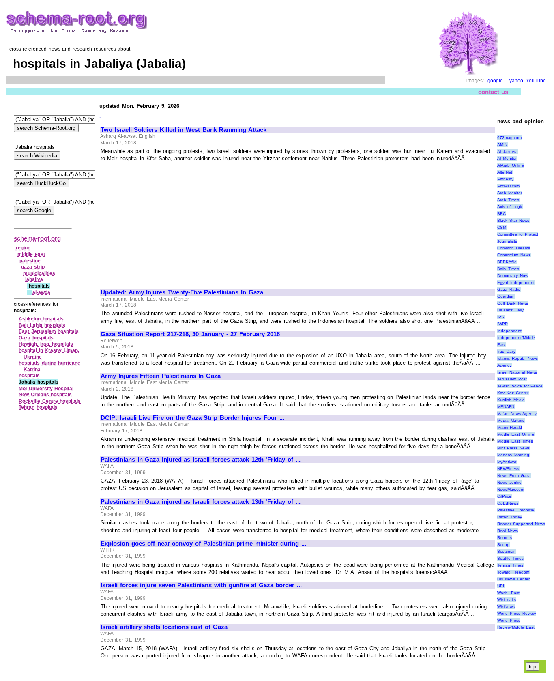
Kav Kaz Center (512, 393)
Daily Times (508, 268)
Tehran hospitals (38, 407)
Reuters (504, 537)
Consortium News (513, 255)
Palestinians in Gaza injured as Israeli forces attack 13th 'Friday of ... (201, 501)
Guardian (506, 296)
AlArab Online (510, 165)
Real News (507, 530)
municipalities (39, 273)
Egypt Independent (516, 282)
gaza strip (33, 267)
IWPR (502, 324)
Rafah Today (509, 517)
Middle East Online (515, 434)
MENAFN (505, 406)
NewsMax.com (510, 489)
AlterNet (504, 172)
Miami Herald (509, 427)
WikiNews (506, 606)
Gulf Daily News (512, 303)
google (495, 81)
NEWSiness (508, 468)
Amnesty (505, 179)
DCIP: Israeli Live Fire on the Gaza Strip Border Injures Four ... (192, 418)
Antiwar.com (508, 186)
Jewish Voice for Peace (520, 386)
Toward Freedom (513, 572)
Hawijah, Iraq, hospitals (46, 344)
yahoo (516, 81)
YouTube (536, 81)
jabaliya (34, 279)
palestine (30, 261)
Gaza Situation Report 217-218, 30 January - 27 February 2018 (190, 334)
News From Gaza (513, 475)
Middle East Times (515, 441)
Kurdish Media (511, 399)
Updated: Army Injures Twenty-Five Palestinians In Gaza (182, 292)
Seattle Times (510, 558)
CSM (501, 227)
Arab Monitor (509, 193)
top (532, 667)
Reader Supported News (521, 524)
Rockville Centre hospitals (50, 401)
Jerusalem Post (512, 379)
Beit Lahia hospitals (42, 325)
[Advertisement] (169, 222)
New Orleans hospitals (45, 394)
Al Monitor (507, 158)
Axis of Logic (509, 206)
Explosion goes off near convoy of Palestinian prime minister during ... (203, 543)
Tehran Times (510, 565)
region (23, 248)
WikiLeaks (506, 599)
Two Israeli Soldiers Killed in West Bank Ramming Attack (183, 130)
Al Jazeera (507, 151)
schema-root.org (37, 238)
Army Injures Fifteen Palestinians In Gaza (161, 376)
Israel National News (517, 372)
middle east (31, 254)
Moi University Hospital (46, 388)
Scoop (503, 544)
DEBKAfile (507, 262)
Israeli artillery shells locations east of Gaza (164, 627)
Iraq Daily (506, 351)
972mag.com (509, 137)
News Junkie (509, 482)
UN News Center (513, 579)
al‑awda (41, 292)
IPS (500, 317)
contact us (493, 91)
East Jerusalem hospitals (49, 331)
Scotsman (506, 551)
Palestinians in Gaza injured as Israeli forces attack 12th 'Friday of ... (201, 459)
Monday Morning (513, 455)
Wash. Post (508, 593)
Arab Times (508, 200)
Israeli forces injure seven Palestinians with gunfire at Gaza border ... (201, 585)
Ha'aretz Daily (510, 310)
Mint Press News (513, 448)
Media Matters (510, 420)
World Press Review (516, 613)
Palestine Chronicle (515, 510)
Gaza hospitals (36, 338)
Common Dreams (513, 248)
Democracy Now (512, 275)
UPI (500, 586)
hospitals (29, 375)
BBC (501, 213)
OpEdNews (507, 503)
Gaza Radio (508, 289)
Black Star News (513, 220)
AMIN (502, 144)
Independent (509, 331)
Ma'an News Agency (516, 413)
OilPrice (504, 496)
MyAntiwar (506, 462)
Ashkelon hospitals (41, 319)
